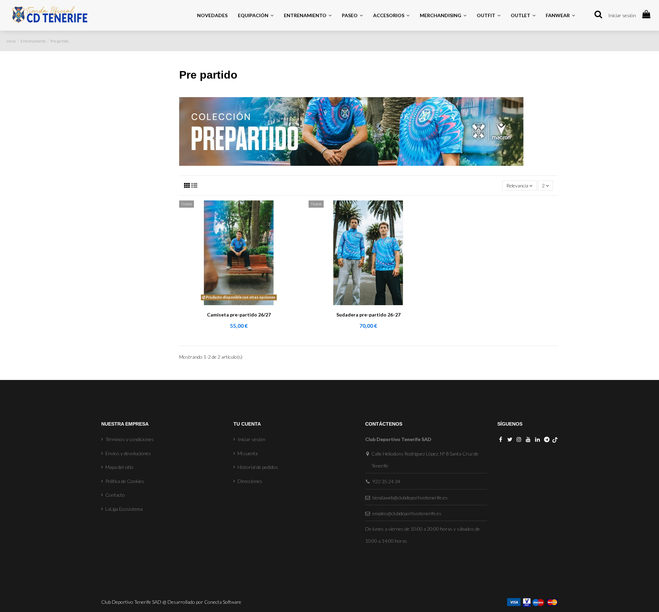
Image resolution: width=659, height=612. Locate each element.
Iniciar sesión (622, 15)
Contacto (115, 495)
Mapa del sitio (119, 467)
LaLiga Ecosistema (124, 509)
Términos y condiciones (129, 439)
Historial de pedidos (258, 467)
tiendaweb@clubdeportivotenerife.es (410, 497)
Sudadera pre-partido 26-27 (368, 314)
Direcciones (250, 481)
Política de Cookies (124, 481)
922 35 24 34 (386, 481)
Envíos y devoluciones (128, 453)
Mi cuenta (248, 453)
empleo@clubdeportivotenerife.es (406, 513)
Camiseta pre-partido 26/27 (239, 314)
